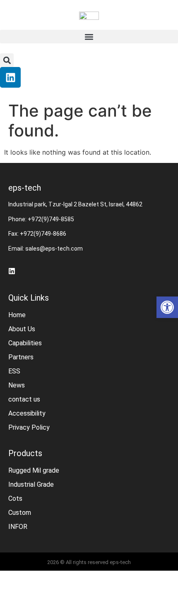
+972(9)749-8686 (43, 233)
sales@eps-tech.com (54, 248)
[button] (89, 36)
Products (25, 453)
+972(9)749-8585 (51, 219)
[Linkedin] (10, 77)
